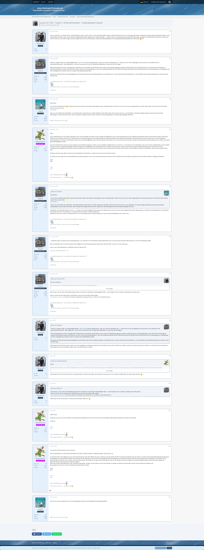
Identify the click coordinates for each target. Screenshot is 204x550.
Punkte (35, 49)
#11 (170, 410)
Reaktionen (36, 76)
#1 (170, 31)
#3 (170, 99)
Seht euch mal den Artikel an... (58, 250)
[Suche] (169, 2)
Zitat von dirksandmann (59, 361)
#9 (170, 356)
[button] (145, 2)
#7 (170, 274)
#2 (170, 58)
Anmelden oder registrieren (158, 2)
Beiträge (36, 50)
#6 (170, 236)
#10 (170, 383)
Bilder (35, 81)
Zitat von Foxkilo (56, 191)
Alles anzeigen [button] (109, 288)
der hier (81, 62)
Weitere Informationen (160, 548)
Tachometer (53, 110)
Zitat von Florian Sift (57, 279)
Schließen (169, 548)
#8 (170, 320)
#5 (170, 186)
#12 (170, 446)
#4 (170, 129)
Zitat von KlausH (56, 325)
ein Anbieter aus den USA (57, 297)
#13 (170, 497)
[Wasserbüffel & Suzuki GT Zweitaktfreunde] (102, 9)
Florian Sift (43, 25)
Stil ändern (169, 542)
